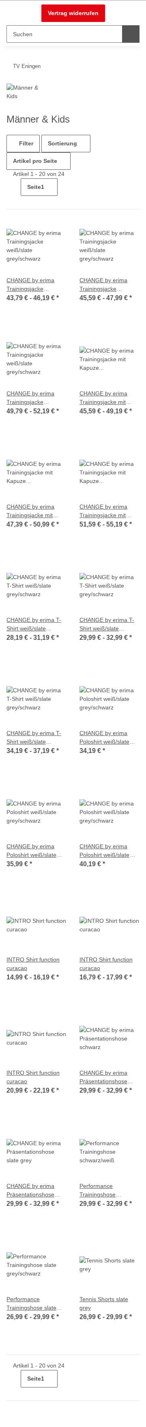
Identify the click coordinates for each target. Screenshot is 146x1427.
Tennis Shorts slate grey (103, 1303)
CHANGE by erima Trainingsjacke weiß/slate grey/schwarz (30, 285)
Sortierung (62, 143)
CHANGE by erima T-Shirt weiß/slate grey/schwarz (33, 625)
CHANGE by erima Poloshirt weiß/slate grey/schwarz (104, 738)
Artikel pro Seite (35, 161)
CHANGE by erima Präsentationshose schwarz (103, 1077)
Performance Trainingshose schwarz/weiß (97, 1191)
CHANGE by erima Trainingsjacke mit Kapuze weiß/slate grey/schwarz (103, 398)
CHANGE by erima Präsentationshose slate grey (30, 1191)
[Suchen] (131, 34)
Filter (25, 143)
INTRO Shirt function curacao (33, 963)
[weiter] (65, 185)
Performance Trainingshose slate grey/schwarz (31, 1304)
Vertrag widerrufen (73, 13)
